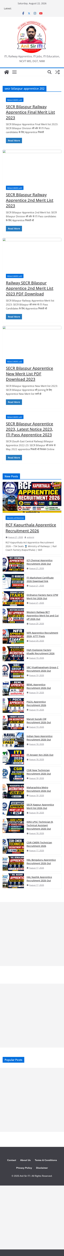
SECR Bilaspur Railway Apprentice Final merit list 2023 (30, 112)
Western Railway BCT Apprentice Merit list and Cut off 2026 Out (43, 616)
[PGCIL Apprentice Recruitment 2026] (13, 705)
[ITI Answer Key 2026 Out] (13, 757)
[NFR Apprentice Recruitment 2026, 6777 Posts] (13, 636)
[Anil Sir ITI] (7, 72)
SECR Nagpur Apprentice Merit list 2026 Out (40, 806)
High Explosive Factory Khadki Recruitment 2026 (40, 651)
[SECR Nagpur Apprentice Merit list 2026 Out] (13, 808)
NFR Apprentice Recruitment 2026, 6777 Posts (42, 634)
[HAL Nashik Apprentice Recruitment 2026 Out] (13, 881)
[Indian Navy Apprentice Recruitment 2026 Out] (13, 740)
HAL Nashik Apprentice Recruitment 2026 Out (39, 879)
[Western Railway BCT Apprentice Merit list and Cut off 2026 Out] (13, 617)
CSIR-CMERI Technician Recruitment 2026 (39, 844)
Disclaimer (42, 1168)
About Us (25, 1160)
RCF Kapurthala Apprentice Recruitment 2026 (31, 527)
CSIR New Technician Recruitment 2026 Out (39, 772)
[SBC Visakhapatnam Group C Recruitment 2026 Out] (13, 671)
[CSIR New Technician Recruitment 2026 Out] (13, 774)
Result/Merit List (14, 100)
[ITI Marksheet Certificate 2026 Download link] (13, 581)
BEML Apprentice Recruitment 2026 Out (39, 686)
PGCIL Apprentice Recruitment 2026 (36, 703)
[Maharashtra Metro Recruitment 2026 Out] (13, 791)
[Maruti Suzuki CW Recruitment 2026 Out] (13, 722)
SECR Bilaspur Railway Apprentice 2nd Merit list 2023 (29, 200)
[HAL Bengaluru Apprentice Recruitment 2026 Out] (13, 863)
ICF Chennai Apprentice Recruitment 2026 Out (40, 562)
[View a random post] (57, 72)
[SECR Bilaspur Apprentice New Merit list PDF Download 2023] (32, 341)
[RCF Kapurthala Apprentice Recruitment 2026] (32, 497)
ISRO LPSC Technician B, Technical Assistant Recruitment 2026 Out (40, 825)
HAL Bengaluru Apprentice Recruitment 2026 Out (41, 861)
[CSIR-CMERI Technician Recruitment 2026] (13, 846)
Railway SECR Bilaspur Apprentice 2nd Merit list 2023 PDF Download (29, 288)
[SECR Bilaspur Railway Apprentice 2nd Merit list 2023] (32, 166)
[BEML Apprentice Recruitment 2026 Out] (13, 688)
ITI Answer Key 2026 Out (40, 754)
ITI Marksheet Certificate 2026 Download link (40, 579)
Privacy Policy (24, 1168)
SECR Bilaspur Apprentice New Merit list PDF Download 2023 (29, 373)
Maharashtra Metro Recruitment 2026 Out (39, 789)
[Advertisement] (32, 934)
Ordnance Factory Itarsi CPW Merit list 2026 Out (42, 596)
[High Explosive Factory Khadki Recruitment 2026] (13, 654)
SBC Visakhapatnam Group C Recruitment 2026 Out (42, 669)
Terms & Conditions (46, 1160)
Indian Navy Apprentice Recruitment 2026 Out (40, 738)
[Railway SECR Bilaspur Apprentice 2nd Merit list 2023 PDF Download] (32, 254)
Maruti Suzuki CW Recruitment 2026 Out (39, 720)
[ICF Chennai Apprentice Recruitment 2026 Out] (13, 564)
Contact (11, 1160)
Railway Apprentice (15, 518)
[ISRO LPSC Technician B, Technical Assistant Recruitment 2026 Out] (13, 827)
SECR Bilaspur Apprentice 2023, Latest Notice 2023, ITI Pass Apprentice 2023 (29, 429)
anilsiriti (30, 537)
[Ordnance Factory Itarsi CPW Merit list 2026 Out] (13, 598)
